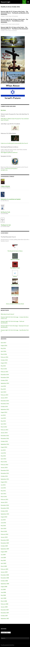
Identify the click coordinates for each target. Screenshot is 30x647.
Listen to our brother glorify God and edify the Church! (14, 143)
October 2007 (4, 615)
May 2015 (3, 365)
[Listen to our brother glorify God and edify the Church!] (15, 138)
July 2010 (3, 519)
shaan (10, 16)
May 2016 (3, 348)
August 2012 (4, 447)
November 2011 (5, 473)
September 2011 (5, 479)
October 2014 (4, 380)
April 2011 (3, 493)
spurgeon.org (4, 170)
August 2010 (4, 517)
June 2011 (3, 487)
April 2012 (3, 458)
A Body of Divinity (5, 186)
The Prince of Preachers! (11, 168)
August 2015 (4, 363)
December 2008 (5, 575)
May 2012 (3, 456)
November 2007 (5, 612)
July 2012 (3, 450)
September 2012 (5, 444)
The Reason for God (6, 225)
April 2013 (3, 424)
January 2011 (4, 502)
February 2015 (4, 371)
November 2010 (5, 508)
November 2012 (5, 438)
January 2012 (4, 467)
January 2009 (4, 572)
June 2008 (3, 592)
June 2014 (3, 386)
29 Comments (15, 16)
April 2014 (3, 392)
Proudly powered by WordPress (7, 645)
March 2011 (4, 496)
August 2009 (4, 551)
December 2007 (5, 609)
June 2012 (3, 453)
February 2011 (4, 499)
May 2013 (3, 421)
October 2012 (4, 441)
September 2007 (5, 618)
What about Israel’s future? (7, 314)
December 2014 (5, 374)
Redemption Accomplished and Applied (10, 199)
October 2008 (4, 580)
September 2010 (5, 514)
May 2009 (3, 560)
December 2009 (5, 540)
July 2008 (3, 589)
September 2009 (5, 548)
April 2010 (3, 528)
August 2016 (4, 345)
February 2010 (4, 534)
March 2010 (4, 531)
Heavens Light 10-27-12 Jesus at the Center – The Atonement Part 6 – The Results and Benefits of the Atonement (15, 13)
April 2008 (3, 598)
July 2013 (3, 415)
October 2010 (4, 511)
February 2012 (4, 464)
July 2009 (3, 554)
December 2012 (5, 435)
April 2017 (3, 342)
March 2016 (4, 354)
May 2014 (3, 389)
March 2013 (4, 426)
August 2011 (4, 482)
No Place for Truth (5, 212)
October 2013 (4, 406)
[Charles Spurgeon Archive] (15, 161)
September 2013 (5, 409)
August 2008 (4, 586)
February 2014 (4, 395)
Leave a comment (15, 24)
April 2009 (3, 563)
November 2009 (5, 543)
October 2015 (4, 360)
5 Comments (14, 30)
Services (3, 110)
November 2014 (5, 377)
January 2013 (4, 432)
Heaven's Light (5, 2)
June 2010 (3, 522)
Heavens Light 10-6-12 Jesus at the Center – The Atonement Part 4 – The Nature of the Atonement (14, 28)
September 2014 (5, 383)
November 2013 (5, 403)
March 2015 (4, 368)
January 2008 (4, 607)
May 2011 (3, 490)
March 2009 (4, 566)
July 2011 (3, 485)
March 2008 (4, 601)
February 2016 (4, 357)
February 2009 (4, 569)
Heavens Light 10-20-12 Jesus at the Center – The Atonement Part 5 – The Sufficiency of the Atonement (14, 21)
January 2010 (4, 537)
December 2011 (5, 470)
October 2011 (4, 476)
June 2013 (3, 418)
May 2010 (3, 525)
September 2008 (5, 583)
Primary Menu (28, 2)
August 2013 (4, 412)
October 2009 (4, 546)
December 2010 (5, 505)
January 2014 (4, 397)
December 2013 (5, 400)
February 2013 (4, 429)
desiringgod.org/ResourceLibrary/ (9, 152)
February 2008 (4, 604)
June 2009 (3, 557)
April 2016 (3, 351)
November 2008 (5, 578)
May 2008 (3, 595)
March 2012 (4, 461)
